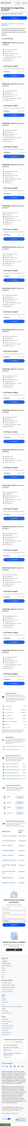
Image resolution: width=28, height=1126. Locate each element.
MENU (23, 3)
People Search (5, 1019)
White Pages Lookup (6, 1032)
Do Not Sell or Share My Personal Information (12, 1006)
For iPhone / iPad (5, 985)
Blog (3, 976)
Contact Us (4, 1000)
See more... (4, 35)
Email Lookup (5, 1023)
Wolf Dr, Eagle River (7, 845)
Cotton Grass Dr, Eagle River (9, 860)
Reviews (3, 970)
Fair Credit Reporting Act (18, 1092)
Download (12, 985)
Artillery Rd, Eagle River (8, 850)
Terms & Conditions (12, 1103)
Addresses (10, 23)
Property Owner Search (7, 1028)
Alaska (15, 23)
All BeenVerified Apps (7, 983)
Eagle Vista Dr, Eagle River (9, 882)
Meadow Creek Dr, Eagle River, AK (13, 775)
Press (3, 974)
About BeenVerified (6, 963)
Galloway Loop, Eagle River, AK (13, 769)
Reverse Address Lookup (7, 1025)
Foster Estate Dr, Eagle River (9, 836)
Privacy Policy (14, 1113)
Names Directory (5, 1034)
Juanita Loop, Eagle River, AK (12, 766)
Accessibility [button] (4, 1119)
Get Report (20, 797)
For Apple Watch (5, 987)
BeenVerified (4, 23)
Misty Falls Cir (5, 25)
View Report (14, 18)
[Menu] (26, 3)
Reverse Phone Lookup (7, 1021)
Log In (18, 3)
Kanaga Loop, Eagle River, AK (12, 763)
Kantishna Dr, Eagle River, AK (12, 772)
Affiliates (4, 1008)
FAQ (3, 1004)
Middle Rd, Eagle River (8, 878)
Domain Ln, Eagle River (8, 855)
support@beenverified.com (12, 1045)
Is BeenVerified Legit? (6, 965)
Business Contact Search (7, 991)
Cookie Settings (5, 1124)
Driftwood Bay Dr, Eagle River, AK (13, 778)
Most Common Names (7, 1013)
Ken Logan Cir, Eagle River (9, 840)
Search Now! (14, 924)
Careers (3, 972)
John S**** (9, 803)
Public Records (5, 1030)
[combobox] (14, 13)
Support (3, 997)
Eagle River (21, 23)
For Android (4, 989)
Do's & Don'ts (5, 1002)
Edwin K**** (10, 813)
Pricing (3, 968)
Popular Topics (5, 1011)
